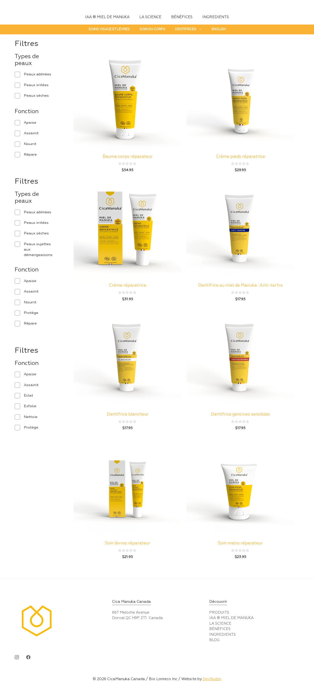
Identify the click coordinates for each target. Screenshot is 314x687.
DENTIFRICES (185, 29)
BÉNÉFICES (182, 17)
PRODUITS (219, 612)
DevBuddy (212, 679)
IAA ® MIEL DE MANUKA (107, 17)
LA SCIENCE (150, 17)
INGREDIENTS (215, 17)
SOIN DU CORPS (152, 29)
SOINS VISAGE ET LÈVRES (109, 29)
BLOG (214, 640)
